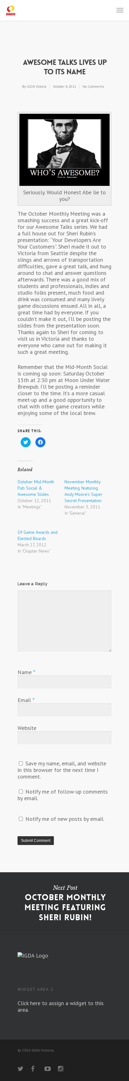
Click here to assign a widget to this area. (61, 1006)
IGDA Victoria (36, 86)
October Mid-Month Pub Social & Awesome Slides (36, 488)
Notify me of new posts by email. (64, 818)
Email (26, 700)
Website (27, 728)
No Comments (93, 86)
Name (26, 672)
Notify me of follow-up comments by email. (63, 795)
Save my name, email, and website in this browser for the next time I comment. (62, 770)
